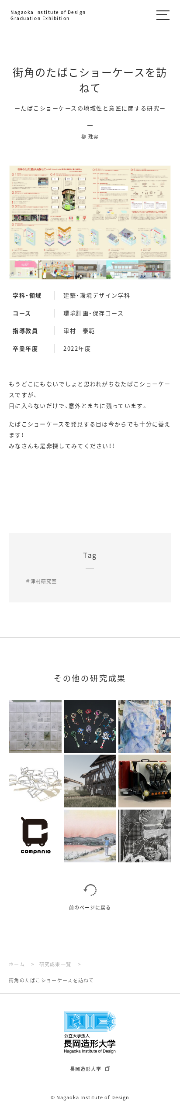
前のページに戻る (90, 907)
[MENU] (163, 16)
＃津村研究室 (41, 581)
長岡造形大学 (85, 1068)
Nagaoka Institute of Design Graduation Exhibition (48, 15)
